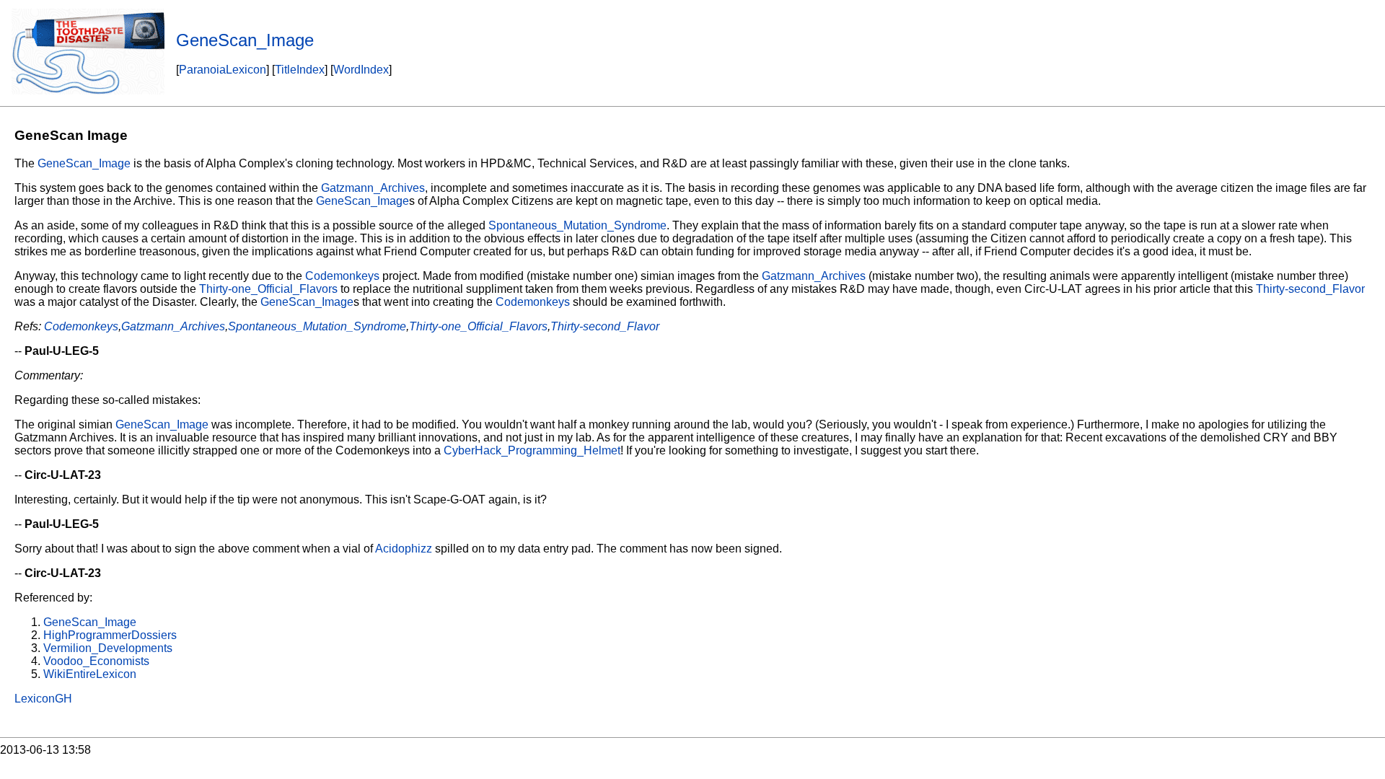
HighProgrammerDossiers (110, 635)
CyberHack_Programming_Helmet (532, 450)
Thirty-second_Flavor (1310, 289)
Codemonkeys (342, 276)
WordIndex (361, 69)
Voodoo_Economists (96, 661)
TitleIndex (300, 69)
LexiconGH (43, 698)
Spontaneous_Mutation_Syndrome (577, 225)
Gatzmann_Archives (373, 188)
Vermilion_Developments (107, 648)
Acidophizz (403, 548)
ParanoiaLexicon (222, 69)
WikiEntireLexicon (89, 674)
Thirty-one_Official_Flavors (268, 289)
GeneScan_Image (84, 163)
